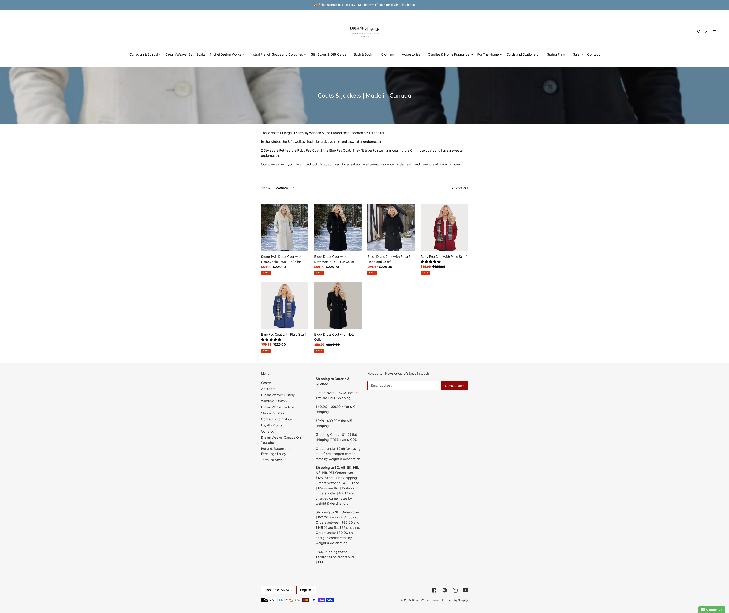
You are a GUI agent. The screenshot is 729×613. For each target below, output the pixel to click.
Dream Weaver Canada (426, 600)
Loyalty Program (273, 425)
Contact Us (713, 609)
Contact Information (276, 419)
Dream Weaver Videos (277, 407)
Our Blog (267, 431)
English (305, 590)
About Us (268, 389)
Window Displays (274, 401)
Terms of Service (273, 460)
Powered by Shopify (455, 600)
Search (266, 383)
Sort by (265, 188)
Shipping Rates (272, 413)
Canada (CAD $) (277, 590)
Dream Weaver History (278, 395)
